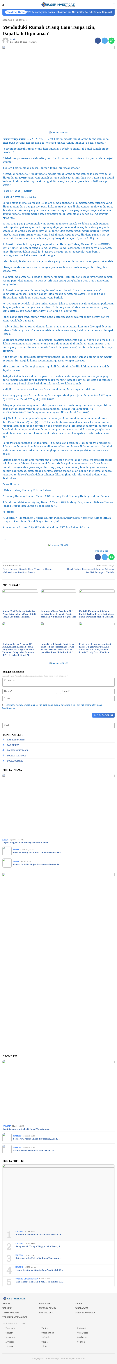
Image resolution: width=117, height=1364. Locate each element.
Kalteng (19, 1231)
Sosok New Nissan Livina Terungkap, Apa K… (36, 1139)
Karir (78, 1303)
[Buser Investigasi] (58, 4)
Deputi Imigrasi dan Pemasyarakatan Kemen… (26, 842)
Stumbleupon (47, 1333)
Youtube (81, 1342)
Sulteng (19, 1278)
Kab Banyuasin (16, 740)
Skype (44, 1342)
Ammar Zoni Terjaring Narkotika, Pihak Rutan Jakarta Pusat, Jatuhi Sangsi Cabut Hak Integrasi (19, 614)
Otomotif (6, 1126)
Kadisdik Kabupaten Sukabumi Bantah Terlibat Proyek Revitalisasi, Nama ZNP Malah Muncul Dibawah (96, 614)
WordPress (82, 1333)
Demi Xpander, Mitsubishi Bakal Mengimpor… (26, 1129)
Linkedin (45, 1337)
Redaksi (7, 1308)
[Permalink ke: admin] (5, 40)
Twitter (45, 1328)
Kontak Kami (46, 1313)
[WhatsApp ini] (111, 41)
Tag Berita (13, 745)
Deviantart (82, 1337)
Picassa (9, 1346)
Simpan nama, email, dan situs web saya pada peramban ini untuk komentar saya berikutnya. (52, 707)
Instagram (10, 1337)
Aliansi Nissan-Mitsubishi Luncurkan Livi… (35, 1150)
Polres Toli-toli (16, 756)
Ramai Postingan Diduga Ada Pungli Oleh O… (39, 1270)
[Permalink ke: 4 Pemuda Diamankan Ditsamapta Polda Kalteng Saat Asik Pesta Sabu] (58, 1196)
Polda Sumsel (15, 761)
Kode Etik (44, 1303)
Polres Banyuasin (17, 750)
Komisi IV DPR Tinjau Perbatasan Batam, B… (37, 864)
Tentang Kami (10, 1313)
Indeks (6, 1303)
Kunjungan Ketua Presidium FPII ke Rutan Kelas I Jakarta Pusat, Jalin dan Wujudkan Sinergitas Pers (58, 614)
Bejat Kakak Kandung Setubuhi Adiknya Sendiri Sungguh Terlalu (91, 569)
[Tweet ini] (105, 41)
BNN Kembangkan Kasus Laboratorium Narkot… (38, 852)
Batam (5, 839)
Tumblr (9, 1333)
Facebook (10, 1328)
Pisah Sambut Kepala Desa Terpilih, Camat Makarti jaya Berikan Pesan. (27, 569)
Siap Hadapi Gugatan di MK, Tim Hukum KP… (40, 1281)
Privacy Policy (47, 1308)
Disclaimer (81, 1308)
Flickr (44, 1346)
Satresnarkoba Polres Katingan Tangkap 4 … (39, 1258)
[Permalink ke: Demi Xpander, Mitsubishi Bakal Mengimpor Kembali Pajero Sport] (58, 1092)
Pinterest (81, 1328)
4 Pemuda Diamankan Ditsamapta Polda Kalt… (40, 1234)
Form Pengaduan (85, 1313)
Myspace (9, 1342)
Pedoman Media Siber (14, 1317)
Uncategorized (31, 1278)
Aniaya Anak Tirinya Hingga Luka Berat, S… (39, 1246)
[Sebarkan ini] (98, 41)
